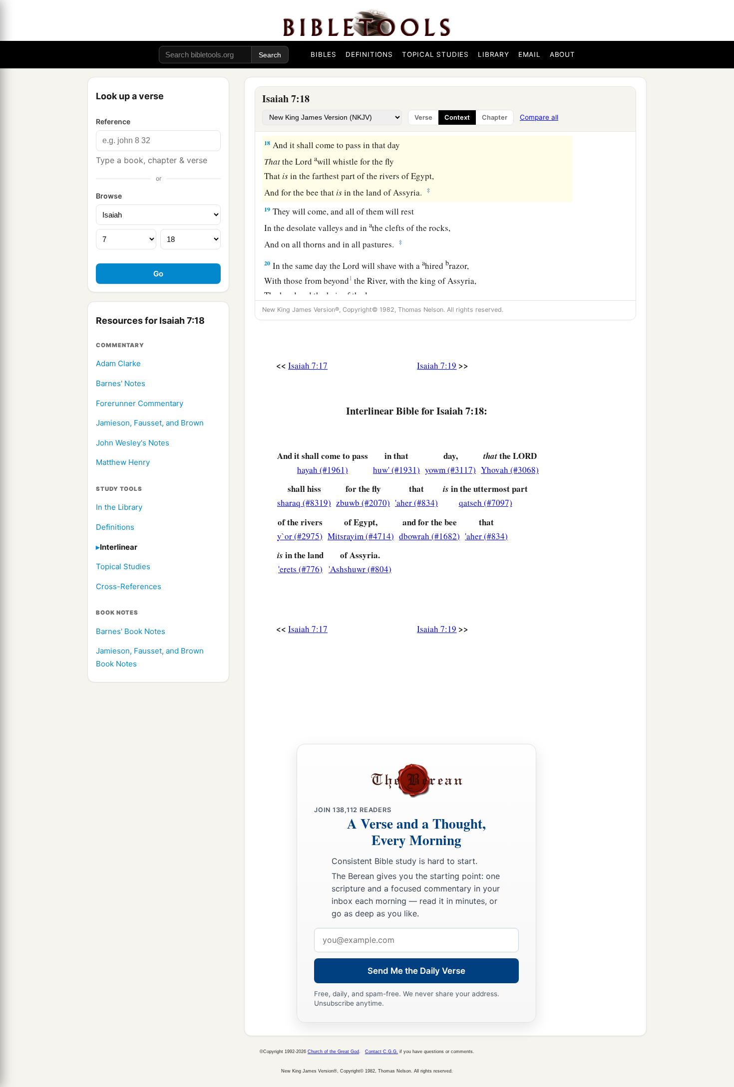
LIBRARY (493, 54)
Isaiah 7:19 (436, 365)
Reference (113, 121)
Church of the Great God (333, 1051)
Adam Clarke (118, 364)
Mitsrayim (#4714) (361, 536)
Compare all (539, 117)
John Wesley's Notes (132, 443)
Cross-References (128, 587)
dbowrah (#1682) (429, 536)
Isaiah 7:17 (308, 365)
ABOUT (562, 54)
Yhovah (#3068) (510, 469)
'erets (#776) (300, 569)
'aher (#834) (416, 502)
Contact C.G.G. (381, 1051)
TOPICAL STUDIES (435, 54)
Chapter (494, 117)
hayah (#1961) (322, 469)
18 (267, 143)
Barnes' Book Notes (130, 632)
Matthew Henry (123, 462)
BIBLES (324, 54)
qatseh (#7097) (485, 502)
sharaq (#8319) (304, 502)
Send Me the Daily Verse (416, 971)
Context (457, 117)
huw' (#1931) (396, 469)
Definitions (115, 527)
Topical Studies (123, 567)
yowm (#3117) (450, 469)
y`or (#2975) (300, 536)
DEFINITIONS (369, 54)
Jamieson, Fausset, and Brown (150, 423)
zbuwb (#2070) (363, 502)
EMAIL (529, 54)
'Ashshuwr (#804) (360, 569)
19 (267, 209)
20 (267, 263)
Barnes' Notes (120, 384)
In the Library (119, 507)
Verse (423, 117)
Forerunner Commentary (139, 404)
